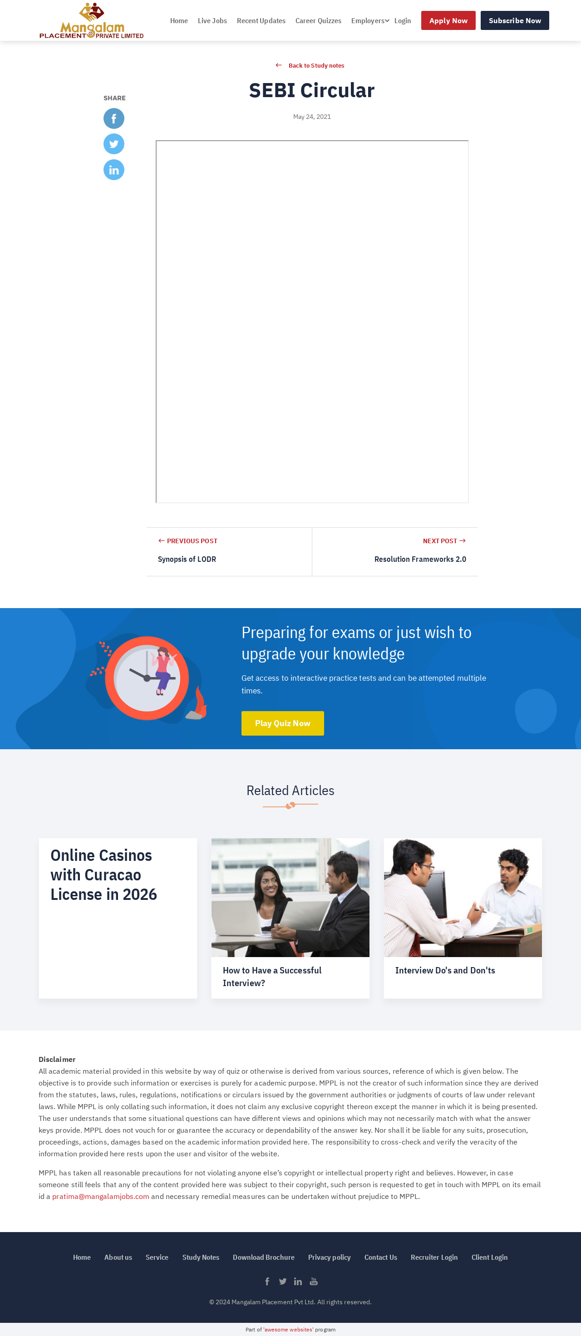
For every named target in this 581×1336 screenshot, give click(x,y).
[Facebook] (267, 1283)
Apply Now (448, 20)
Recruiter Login (434, 1257)
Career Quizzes (318, 20)
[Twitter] (283, 1283)
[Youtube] (313, 1283)
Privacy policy (329, 1257)
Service (157, 1257)
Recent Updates (261, 20)
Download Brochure (263, 1257)
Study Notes (201, 1257)
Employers (367, 20)
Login (402, 20)
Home (179, 20)
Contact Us (380, 1257)
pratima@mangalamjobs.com (100, 1196)
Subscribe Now (515, 20)
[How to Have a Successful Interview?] (290, 918)
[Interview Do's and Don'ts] (463, 918)
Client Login (490, 1257)
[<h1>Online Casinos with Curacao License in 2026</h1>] (118, 918)
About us (118, 1257)
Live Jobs (212, 20)
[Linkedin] (298, 1283)
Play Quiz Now (282, 723)
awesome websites (288, 1329)
